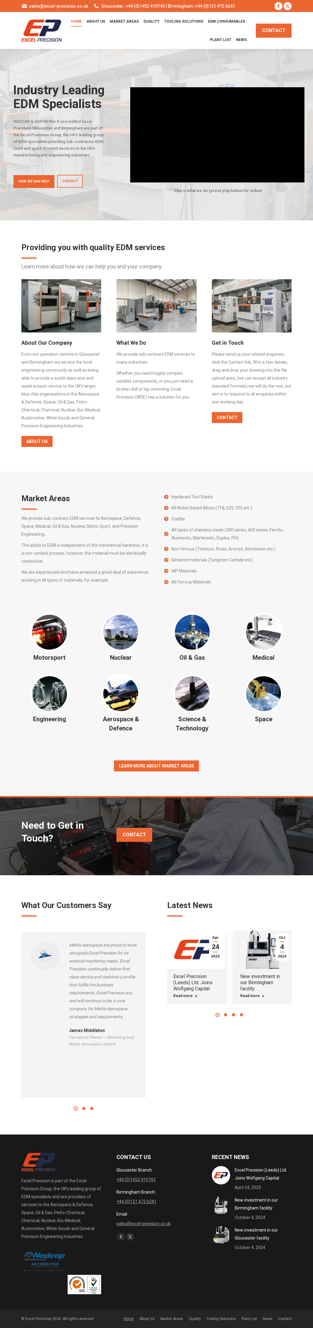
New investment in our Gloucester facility (256, 1234)
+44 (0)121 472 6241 (136, 1201)
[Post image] (221, 1175)
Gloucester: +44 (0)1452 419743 (133, 6)
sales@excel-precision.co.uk (58, 6)
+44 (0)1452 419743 (136, 1179)
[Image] (61, 305)
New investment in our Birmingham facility (260, 982)
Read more (183, 996)
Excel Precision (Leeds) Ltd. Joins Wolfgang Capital (192, 982)
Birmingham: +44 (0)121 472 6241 (201, 6)
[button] (75, 1108)
